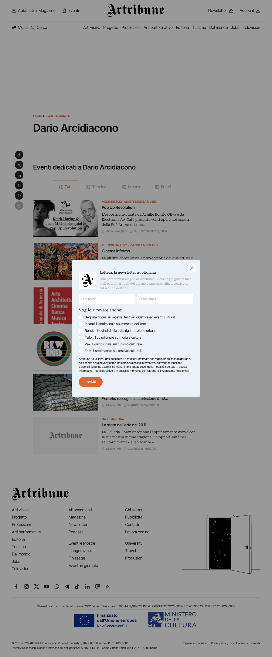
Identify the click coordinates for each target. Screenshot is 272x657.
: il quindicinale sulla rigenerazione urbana (120, 331)
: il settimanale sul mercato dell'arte (115, 324)
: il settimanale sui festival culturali (113, 351)
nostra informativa (144, 363)
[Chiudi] (191, 268)
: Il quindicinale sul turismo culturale (113, 344)
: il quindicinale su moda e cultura (113, 337)
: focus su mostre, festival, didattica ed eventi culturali (130, 317)
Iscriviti (91, 382)
